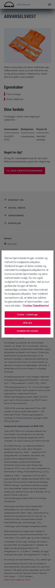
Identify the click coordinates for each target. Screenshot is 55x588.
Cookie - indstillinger (27, 314)
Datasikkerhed (41, 305)
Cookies (27, 305)
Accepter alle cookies (27, 330)
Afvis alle (27, 322)
